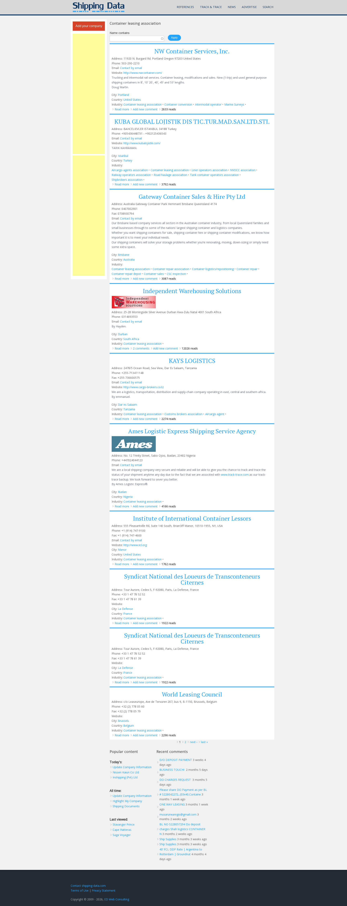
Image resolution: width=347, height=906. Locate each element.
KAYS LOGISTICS (192, 361)
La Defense (125, 609)
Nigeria (128, 497)
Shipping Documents (126, 806)
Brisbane (123, 255)
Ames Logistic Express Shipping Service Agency (192, 431)
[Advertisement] (89, 94)
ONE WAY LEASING (172, 804)
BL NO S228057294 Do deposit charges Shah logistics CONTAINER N (182, 829)
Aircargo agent (214, 414)
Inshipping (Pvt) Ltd (125, 777)
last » (204, 742)
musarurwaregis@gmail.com (177, 814)
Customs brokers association (183, 414)
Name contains (120, 33)
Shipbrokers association (127, 180)
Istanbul (123, 156)
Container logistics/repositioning (213, 269)
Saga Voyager (122, 835)
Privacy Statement (103, 890)
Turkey (127, 160)
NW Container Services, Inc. (192, 51)
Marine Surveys (234, 104)
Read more (122, 109)
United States (132, 100)
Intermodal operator (208, 104)
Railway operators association (131, 175)
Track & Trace (211, 7)
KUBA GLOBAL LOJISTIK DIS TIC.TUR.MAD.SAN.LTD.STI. (192, 122)
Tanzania (129, 409)
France (127, 614)
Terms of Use (80, 890)
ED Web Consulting (116, 899)
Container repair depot (126, 274)
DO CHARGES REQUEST (175, 780)
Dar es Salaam (127, 404)
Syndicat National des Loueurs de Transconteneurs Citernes (192, 579)
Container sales (154, 274)
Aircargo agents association (130, 170)
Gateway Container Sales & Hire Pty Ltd (192, 197)
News (232, 7)
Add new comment (145, 109)
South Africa (131, 339)
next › (193, 742)
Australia (129, 259)
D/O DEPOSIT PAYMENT (175, 760)
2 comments (141, 348)
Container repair (247, 269)
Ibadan (122, 492)
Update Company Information (132, 767)
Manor (122, 550)
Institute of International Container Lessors (192, 518)
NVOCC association (242, 170)
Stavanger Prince (124, 824)
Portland (123, 95)
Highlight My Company (127, 801)
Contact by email (131, 68)
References (185, 7)
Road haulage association (170, 175)
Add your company (89, 26)
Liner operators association (209, 170)
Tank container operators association (214, 175)
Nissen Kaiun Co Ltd (126, 772)
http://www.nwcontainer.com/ (142, 73)
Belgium (128, 725)
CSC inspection (176, 274)
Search (268, 7)
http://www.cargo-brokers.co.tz (143, 387)
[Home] (99, 7)
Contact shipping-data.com (88, 886)
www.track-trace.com (235, 474)
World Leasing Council (192, 694)
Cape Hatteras (122, 830)
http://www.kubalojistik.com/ (141, 143)
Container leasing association (142, 104)
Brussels (123, 721)
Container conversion (178, 104)
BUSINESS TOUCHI (172, 770)
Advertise (249, 7)
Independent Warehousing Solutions (192, 291)
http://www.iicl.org (135, 545)
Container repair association (171, 269)
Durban (123, 334)
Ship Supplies (167, 839)
